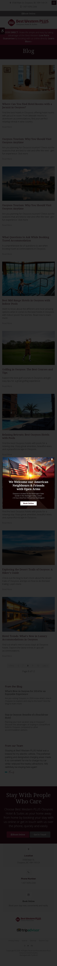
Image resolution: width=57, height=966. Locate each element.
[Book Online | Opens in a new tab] (28, 483)
